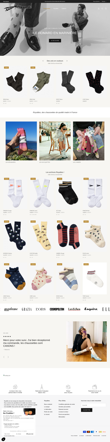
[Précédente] (3, 29)
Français (103, 1)
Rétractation (62, 417)
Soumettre (86, 410)
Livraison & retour (63, 411)
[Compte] (98, 9)
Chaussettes (46, 8)
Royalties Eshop (11, 435)
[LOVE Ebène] (95, 82)
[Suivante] (107, 29)
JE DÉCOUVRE (55, 40)
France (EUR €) (96, 1)
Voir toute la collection (55, 63)
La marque (47, 406)
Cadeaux (64, 8)
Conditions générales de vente (67, 404)
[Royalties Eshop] (10, 8)
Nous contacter (48, 404)
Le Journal (46, 414)
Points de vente (48, 411)
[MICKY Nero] (68, 82)
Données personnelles (64, 406)
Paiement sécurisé (63, 409)
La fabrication (47, 409)
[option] (55, 29)
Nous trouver (6, 1)
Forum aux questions (64, 414)
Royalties (55, 8)
